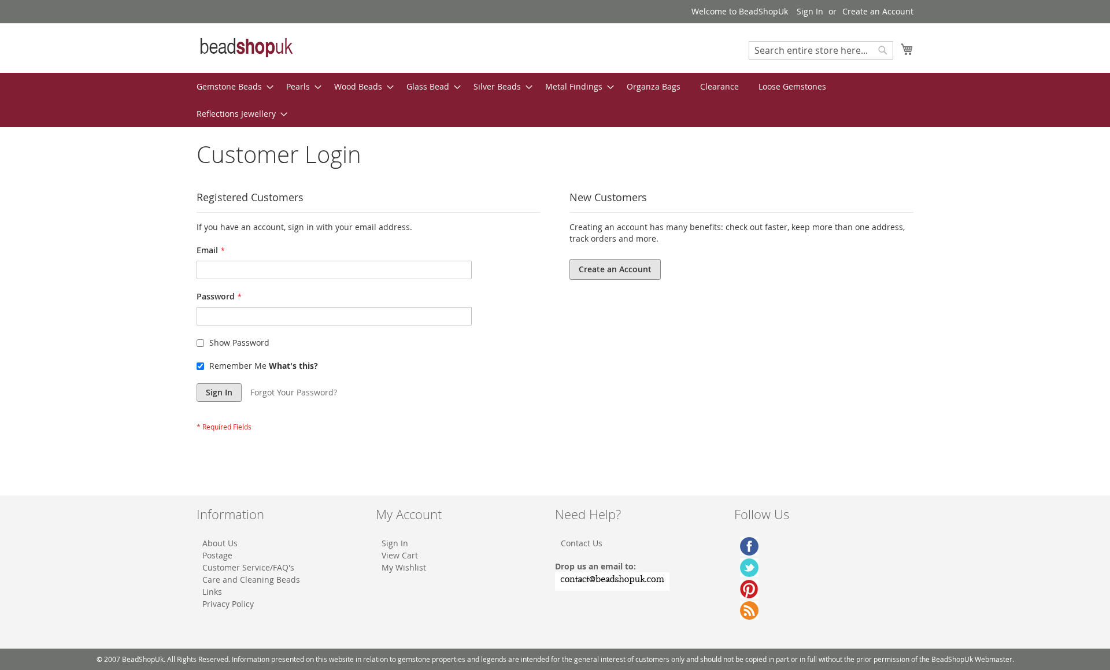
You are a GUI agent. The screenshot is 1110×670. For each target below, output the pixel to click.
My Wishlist (404, 567)
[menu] (555, 100)
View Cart (400, 555)
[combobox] (821, 50)
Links (212, 591)
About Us (220, 543)
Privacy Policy (228, 603)
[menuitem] (231, 86)
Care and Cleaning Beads (251, 579)
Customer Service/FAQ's (248, 567)
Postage (217, 555)
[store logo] (246, 47)
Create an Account (877, 11)
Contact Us (581, 543)
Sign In (810, 11)
